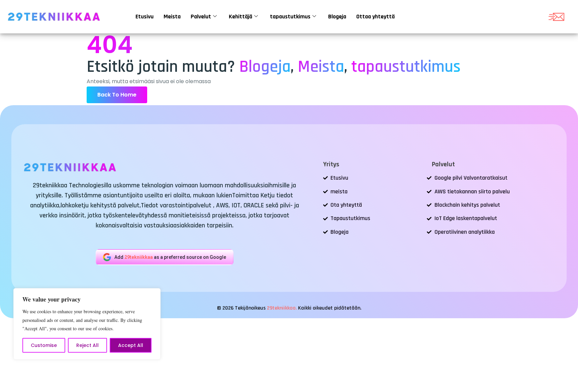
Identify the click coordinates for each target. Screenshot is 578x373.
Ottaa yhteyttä (375, 16)
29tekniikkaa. (282, 308)
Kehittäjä (240, 16)
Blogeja (337, 16)
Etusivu (144, 16)
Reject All (87, 345)
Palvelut (201, 16)
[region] (87, 324)
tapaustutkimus (290, 16)
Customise (44, 345)
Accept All (130, 345)
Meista (172, 16)
